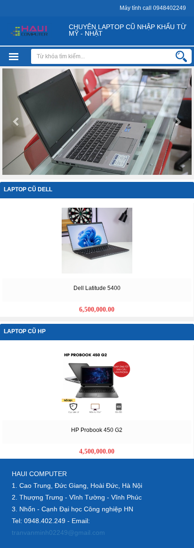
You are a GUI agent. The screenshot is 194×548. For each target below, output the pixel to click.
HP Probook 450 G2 (96, 430)
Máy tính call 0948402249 (153, 8)
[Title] (97, 240)
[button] (16, 121)
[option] (97, 260)
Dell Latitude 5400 (97, 288)
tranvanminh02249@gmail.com (58, 532)
